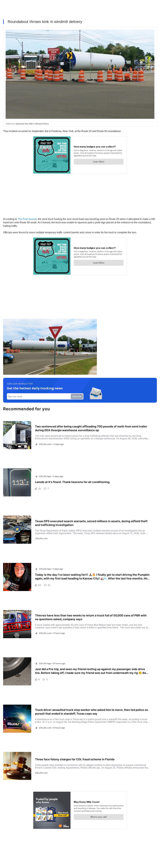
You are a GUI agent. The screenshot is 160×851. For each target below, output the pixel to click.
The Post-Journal (27, 219)
